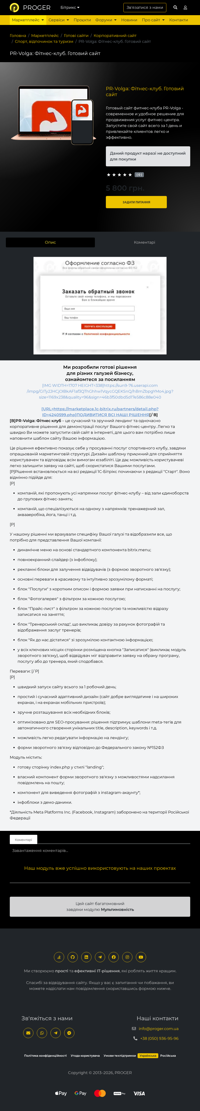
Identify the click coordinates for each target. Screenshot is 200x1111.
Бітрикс (68, 7)
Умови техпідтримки (120, 1055)
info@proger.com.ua (159, 1028)
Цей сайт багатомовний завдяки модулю (100, 906)
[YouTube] (141, 957)
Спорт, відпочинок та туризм (44, 41)
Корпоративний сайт (115, 35)
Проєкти (82, 20)
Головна (18, 35)
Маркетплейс (26, 20)
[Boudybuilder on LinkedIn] (86, 957)
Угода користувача (85, 1055)
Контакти (178, 20)
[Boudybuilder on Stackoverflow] (59, 957)
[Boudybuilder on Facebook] (114, 957)
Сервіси (57, 20)
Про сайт (151, 20)
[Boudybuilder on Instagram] (127, 957)
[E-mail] (28, 1033)
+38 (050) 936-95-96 (159, 1038)
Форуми (103, 20)
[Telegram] (100, 957)
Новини (129, 20)
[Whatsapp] (42, 1033)
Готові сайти (76, 35)
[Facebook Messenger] (69, 1033)
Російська (168, 1055)
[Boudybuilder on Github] (73, 957)
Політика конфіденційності (45, 1055)
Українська (148, 1055)
